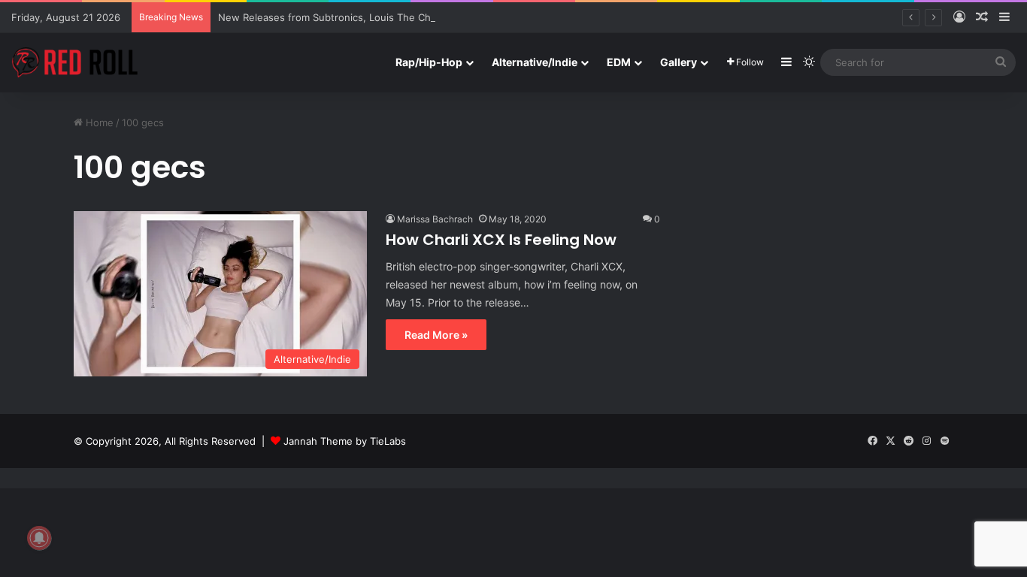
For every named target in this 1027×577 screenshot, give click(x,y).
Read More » (436, 334)
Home (98, 122)
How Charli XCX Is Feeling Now (501, 239)
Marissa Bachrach (435, 219)
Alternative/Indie (534, 62)
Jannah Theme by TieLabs (344, 441)
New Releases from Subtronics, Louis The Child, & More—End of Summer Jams (404, 17)
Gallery (678, 62)
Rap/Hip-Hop (428, 62)
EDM (619, 62)
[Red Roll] (75, 62)
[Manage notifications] (39, 538)
